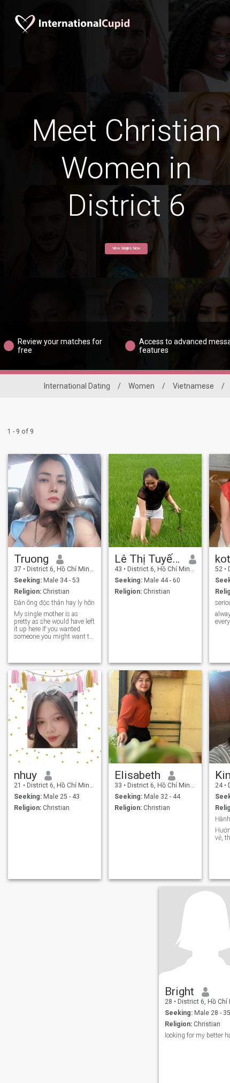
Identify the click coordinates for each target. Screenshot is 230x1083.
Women (141, 386)
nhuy (25, 775)
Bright (179, 991)
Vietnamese (193, 386)
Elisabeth (137, 775)
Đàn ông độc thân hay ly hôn (54, 603)
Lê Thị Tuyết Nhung (147, 558)
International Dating (77, 386)
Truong (31, 558)
